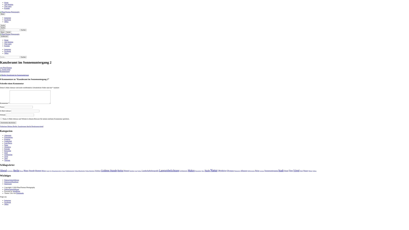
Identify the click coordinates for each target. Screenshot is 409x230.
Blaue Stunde (29, 171)
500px (6, 22)
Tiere (6, 158)
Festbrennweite (70, 171)
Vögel (296, 170)
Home (6, 3)
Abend (3, 170)
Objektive (7, 147)
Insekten (132, 171)
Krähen (139, 171)
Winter (310, 171)
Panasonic (237, 171)
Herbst (120, 170)
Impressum (8, 184)
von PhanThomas (6, 68)
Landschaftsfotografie (150, 171)
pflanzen (244, 171)
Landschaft (8, 141)
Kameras (7, 139)
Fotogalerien (8, 137)
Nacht (207, 170)
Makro (191, 170)
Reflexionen (251, 171)
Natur (6, 145)
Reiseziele (7, 151)
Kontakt (7, 8)
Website (2, 115)
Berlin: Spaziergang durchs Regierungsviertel (21, 126)
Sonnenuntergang (271, 171)
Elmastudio (20, 193)
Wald (301, 171)
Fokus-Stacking (89, 171)
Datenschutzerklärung (11, 180)
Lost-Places (8, 143)
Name (2, 107)
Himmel (126, 171)
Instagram (7, 18)
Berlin (16, 170)
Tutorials (7, 160)
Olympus (230, 171)
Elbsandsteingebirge (57, 171)
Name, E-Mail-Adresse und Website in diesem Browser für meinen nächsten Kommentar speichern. (36, 119)
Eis (50, 171)
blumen (38, 171)
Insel (136, 171)
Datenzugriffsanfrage (11, 182)
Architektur (10, 171)
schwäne (262, 171)
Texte (6, 156)
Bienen (21, 171)
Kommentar (4, 103)
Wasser (305, 171)
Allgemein (7, 135)
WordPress (16, 191)
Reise (257, 171)
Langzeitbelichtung (169, 170)
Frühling (98, 171)
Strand (286, 171)
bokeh (48, 171)
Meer (203, 171)
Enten (63, 171)
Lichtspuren (183, 171)
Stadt (6, 153)
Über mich (7, 6)
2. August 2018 (5, 69)
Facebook (7, 20)
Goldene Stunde (109, 170)
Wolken (314, 171)
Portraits (7, 149)
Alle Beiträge (8, 4)
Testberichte (8, 155)
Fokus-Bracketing (80, 171)
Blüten (44, 171)
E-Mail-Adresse (5, 111)
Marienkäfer (198, 171)
